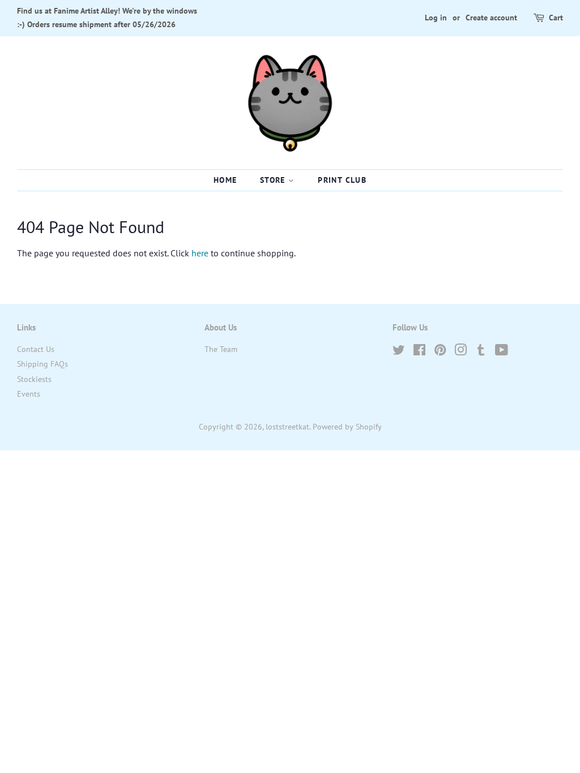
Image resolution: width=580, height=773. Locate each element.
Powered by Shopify (347, 427)
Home (225, 180)
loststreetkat (287, 427)
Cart (556, 17)
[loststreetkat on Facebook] (419, 352)
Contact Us (35, 349)
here (199, 253)
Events (28, 394)
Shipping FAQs (42, 364)
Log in (436, 17)
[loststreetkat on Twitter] (399, 352)
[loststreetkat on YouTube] (501, 352)
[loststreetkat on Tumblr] (481, 352)
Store (274, 180)
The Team (220, 349)
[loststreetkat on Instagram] (460, 352)
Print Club (342, 180)
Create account (491, 17)
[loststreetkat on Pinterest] (440, 352)
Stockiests (34, 379)
